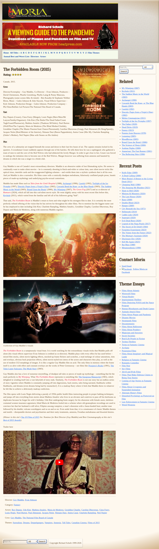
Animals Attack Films (131, 311)
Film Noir (126, 366)
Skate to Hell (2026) (130, 190)
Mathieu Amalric (39, 510)
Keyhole (6, 195)
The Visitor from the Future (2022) (136, 233)
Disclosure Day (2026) (131, 239)
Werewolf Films (128, 293)
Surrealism (17, 522)
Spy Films (126, 369)
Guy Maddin (18, 500)
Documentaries (128, 324)
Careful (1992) (128, 109)
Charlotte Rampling (87, 513)
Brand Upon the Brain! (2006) (134, 142)
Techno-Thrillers (129, 341)
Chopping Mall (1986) (131, 184)
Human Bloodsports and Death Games (138, 308)
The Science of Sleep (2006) (134, 145)
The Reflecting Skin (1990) (133, 154)
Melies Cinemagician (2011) (134, 118)
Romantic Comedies (130, 363)
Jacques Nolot (48, 513)
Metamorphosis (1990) (131, 248)
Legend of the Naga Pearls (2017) (136, 224)
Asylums (125, 348)
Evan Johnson (31, 500)
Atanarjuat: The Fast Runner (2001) (137, 151)
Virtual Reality (128, 296)
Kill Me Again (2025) (131, 242)
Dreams (26, 522)
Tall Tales (66, 522)
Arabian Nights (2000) (131, 148)
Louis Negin (10, 513)
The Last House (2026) (131, 196)
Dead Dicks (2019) (130, 127)
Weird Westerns (128, 405)
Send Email (127, 266)
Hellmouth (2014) (129, 211)
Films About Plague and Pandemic (136, 314)
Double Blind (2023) (130, 203)
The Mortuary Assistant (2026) (135, 236)
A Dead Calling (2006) (131, 175)
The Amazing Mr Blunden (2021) (136, 187)
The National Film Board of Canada (38, 518)
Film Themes (94, 53)
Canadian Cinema (79, 522)
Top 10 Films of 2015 (30, 417)
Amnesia (57, 522)
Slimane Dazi (60, 513)
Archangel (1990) (129, 100)
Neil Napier (102, 513)
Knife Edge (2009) (130, 172)
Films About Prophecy (131, 329)
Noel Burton (22, 513)
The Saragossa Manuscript (90, 377)
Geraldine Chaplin (72, 510)
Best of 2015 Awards (12, 420)
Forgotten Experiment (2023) (134, 230)
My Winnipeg (59, 189)
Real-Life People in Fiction (133, 338)
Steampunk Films (129, 320)
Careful (82, 183)
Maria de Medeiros (55, 510)
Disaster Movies (128, 317)
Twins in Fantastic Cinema (133, 345)
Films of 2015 (94, 522)
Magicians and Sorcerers (132, 333)
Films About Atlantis (130, 290)
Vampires (48, 522)
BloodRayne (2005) (130, 139)
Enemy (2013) (128, 130)
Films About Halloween (132, 326)
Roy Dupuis (17, 510)
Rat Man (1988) (128, 245)
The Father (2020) (129, 124)
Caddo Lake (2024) (130, 215)
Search (123, 71)
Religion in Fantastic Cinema (134, 360)
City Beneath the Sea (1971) (134, 208)
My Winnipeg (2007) (131, 88)
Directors (35, 56)
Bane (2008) (127, 199)
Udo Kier (27, 510)
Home (6, 53)
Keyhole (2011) (128, 91)
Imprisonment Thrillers (131, 299)
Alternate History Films (132, 393)
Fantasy (17, 505)
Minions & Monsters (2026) (133, 193)
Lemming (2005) (129, 136)
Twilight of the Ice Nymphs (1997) (136, 121)
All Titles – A (16, 53)
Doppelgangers (37, 522)
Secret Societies (128, 336)
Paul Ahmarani (34, 513)
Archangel (67, 183)
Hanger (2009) (128, 205)
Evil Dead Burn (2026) (131, 220)
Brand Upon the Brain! (36, 189)
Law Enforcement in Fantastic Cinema (138, 402)
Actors (43, 56)
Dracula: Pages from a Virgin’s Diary (33, 186)
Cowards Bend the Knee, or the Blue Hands (75, 186)
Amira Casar (73, 513)
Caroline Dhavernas (89, 510)
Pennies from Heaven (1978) (134, 133)
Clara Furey (104, 510)
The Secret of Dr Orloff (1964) (135, 227)
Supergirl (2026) (129, 217)
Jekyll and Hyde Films (131, 372)
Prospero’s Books (95, 366)
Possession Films (129, 351)
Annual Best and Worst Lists (16, 56)
